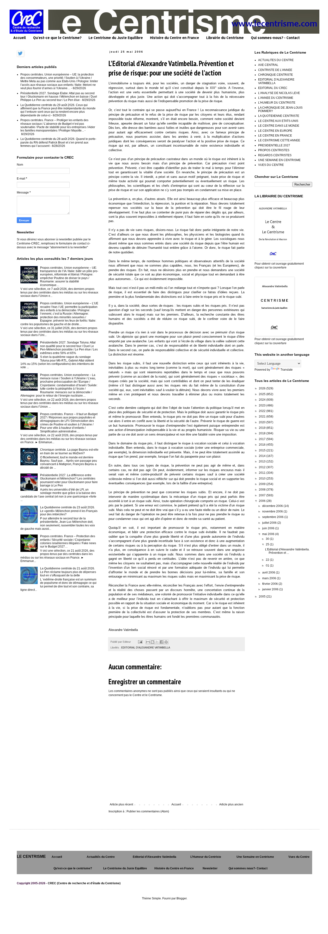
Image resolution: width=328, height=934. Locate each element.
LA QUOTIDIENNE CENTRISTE (278, 116)
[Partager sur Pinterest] (166, 642)
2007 (262, 495)
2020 (262, 422)
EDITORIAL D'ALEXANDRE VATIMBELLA (145, 647)
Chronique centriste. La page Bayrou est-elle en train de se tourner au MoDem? (69, 451)
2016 (262, 444)
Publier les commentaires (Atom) (148, 811)
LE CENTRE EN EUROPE (275, 130)
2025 (262, 394)
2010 (262, 478)
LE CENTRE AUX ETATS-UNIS (278, 121)
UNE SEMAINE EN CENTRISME (279, 160)
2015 (262, 450)
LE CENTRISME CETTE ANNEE (279, 140)
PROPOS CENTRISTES (273, 150)
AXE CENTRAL (268, 65)
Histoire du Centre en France (174, 38)
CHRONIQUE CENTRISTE (275, 74)
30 (268, 539)
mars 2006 (269, 578)
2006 (262, 501)
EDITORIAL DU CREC (272, 88)
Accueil (19, 38)
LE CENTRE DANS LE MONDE (278, 125)
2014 (262, 456)
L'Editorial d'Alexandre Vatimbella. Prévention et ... (287, 551)
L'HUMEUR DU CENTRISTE (276, 102)
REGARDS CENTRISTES (275, 155)
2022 (262, 411)
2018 (262, 433)
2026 (262, 388)
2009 (262, 484)
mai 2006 (268, 534)
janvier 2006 (270, 589)
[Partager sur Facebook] (161, 642)
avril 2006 (269, 572)
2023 (262, 405)
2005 (262, 596)
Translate (286, 369)
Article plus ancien (231, 804)
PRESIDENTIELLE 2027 (274, 145)
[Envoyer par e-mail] (148, 642)
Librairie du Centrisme (225, 38)
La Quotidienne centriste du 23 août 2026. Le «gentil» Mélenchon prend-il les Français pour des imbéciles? (68, 511)
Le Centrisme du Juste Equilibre (116, 38)
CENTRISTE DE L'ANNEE (275, 70)
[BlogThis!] (152, 642)
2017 (262, 439)
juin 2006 (268, 528)
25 (268, 544)
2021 (262, 416)
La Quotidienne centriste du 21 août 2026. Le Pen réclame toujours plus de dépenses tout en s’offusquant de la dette (68, 572)
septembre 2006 (273, 517)
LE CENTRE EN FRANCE (275, 135)
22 (268, 559)
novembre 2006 (273, 511)
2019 (262, 428)
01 (268, 565)
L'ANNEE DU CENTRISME (275, 98)
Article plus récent (121, 804)
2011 (262, 472)
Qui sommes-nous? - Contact (275, 38)
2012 (262, 467)
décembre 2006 (273, 506)
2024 (262, 399)
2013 (262, 461)
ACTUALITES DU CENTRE (276, 60)
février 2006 (270, 583)
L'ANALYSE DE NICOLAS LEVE (279, 93)
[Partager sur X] (157, 642)
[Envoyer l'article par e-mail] (140, 641)
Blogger (181, 898)
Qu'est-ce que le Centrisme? (57, 38)
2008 (262, 489)
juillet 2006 (269, 522)
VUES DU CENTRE (271, 165)
